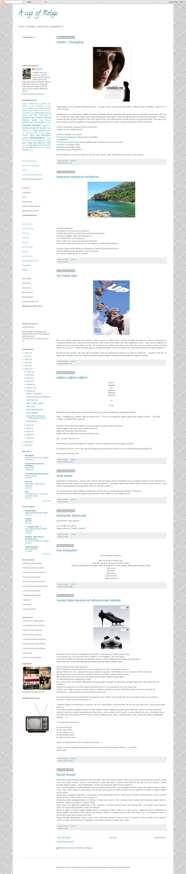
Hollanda (45, 125)
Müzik (49, 138)
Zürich (31, 150)
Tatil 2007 (25, 145)
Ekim (29, 378)
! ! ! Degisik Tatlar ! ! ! (33, 527)
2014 (27, 356)
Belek (36, 110)
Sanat (35, 143)
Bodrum (41, 110)
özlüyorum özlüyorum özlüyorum (78, 177)
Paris (45, 140)
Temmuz (30, 388)
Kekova (24, 130)
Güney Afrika (33, 122)
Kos (23, 133)
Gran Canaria (45, 120)
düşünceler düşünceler (71, 515)
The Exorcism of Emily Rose (68, 142)
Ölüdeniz (32, 140)
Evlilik (33, 117)
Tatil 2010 (47, 145)
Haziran (30, 391)
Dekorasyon (40, 113)
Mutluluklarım (37, 137)
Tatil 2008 (32, 145)
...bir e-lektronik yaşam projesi (36, 474)
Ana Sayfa (113, 838)
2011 (27, 366)
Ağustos (30, 384)
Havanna (48, 122)
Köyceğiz (29, 133)
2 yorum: (73, 160)
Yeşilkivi (28, 519)
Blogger (105, 867)
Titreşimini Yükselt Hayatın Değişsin (37, 457)
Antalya (29, 108)
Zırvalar (65, 262)
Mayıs (29, 425)
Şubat (29, 435)
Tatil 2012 (33, 147)
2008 (27, 445)
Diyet (30, 115)
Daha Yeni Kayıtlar (64, 838)
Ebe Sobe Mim (41, 115)
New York (25, 140)
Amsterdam (39, 106)
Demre (48, 113)
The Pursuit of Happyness (67, 137)
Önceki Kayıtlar (160, 838)
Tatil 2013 (41, 147)
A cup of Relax (37, 13)
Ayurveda (36, 108)
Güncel (25, 122)
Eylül (29, 381)
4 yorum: (73, 584)
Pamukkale (39, 140)
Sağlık (30, 143)
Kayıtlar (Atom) (67, 842)
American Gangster (64, 134)
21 (57, 140)
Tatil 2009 (40, 145)
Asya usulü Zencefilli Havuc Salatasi (37, 541)
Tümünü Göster (46, 501)
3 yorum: (73, 361)
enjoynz (80, 867)
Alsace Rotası (29, 468)
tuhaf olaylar (65, 475)
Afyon (49, 103)
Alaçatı (24, 106)
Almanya (31, 106)
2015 (27, 353)
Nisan (29, 428)
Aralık (29, 372)
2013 (27, 359)
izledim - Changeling (70, 42)
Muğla (38, 135)
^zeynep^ (39, 69)
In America (61, 147)
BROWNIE (28, 521)
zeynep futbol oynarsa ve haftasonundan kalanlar (89, 600)
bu (74, 107)
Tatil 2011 (25, 147)
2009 (27, 442)
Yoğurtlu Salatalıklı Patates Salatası (36, 513)
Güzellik (41, 122)
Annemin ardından (31, 476)
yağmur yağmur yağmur (72, 377)
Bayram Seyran (27, 110)
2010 (27, 369)
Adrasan (37, 103)
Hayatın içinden (68, 462)
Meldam (48, 133)
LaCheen (28, 482)
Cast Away (61, 150)
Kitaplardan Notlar (45, 130)
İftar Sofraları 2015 (31, 549)
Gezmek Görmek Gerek (36, 118)
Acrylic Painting (27, 103)
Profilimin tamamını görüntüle (33, 94)
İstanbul (25, 128)
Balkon (41, 108)
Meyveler (25, 135)
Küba (35, 133)
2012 (27, 363)
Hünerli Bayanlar (31, 547)
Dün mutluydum (67, 550)
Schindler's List (62, 145)
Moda (32, 135)
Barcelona (47, 108)
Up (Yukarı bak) (67, 275)
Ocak (29, 438)
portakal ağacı (30, 511)
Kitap (35, 130)
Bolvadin (48, 110)
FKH (26, 492)
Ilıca (49, 125)
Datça (33, 113)
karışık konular (66, 774)
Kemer (30, 130)
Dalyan (28, 113)
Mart (28, 431)
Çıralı (23, 113)
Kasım (29, 375)
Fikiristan (39, 118)
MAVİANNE (29, 456)
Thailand (48, 147)
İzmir (49, 128)
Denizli (24, 115)
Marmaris (41, 133)
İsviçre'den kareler (38, 128)
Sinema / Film (67, 163)
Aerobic (43, 103)
